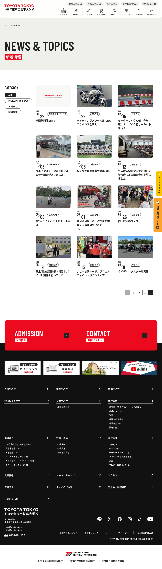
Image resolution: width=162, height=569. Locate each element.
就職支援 (61, 448)
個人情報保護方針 (145, 532)
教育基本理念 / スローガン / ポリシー (126, 407)
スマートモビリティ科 (15, 456)
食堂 (111, 460)
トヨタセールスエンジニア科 (18, 460)
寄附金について (91, 532)
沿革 (111, 415)
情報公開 (113, 427)
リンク (108, 532)
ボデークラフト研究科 (15, 464)
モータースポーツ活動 (119, 452)
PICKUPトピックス (18, 100)
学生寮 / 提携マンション (120, 464)
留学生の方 (148, 3)
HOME (7, 25)
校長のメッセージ (117, 411)
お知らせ (12, 106)
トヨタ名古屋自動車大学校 (81, 561)
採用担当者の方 (130, 3)
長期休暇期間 (63, 407)
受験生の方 (74, 3)
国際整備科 (10, 452)
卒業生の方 (93, 3)
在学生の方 (112, 3)
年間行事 (113, 444)
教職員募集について (68, 532)
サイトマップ (124, 532)
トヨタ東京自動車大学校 (50, 561)
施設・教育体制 (116, 419)
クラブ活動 (114, 448)
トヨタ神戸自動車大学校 (111, 561)
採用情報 (12, 112)
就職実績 (61, 444)
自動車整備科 (11, 448)
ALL (10, 95)
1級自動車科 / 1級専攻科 (16, 444)
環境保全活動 (115, 423)
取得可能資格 (63, 452)
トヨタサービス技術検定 (120, 456)
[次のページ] (150, 292)
